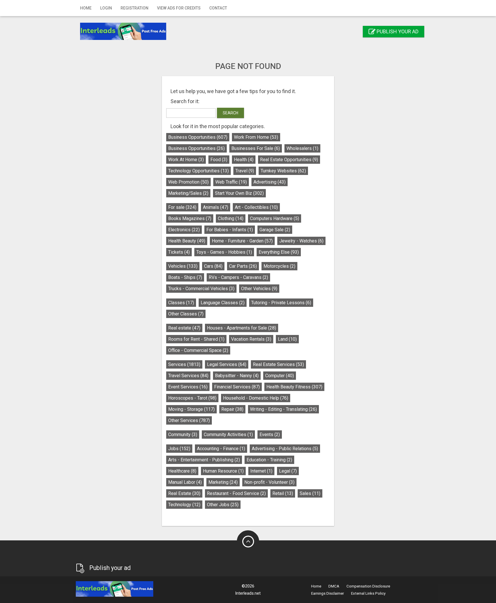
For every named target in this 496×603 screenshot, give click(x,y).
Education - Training (269, 460)
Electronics (184, 229)
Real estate (184, 328)
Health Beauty (186, 241)
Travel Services (188, 375)
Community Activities (228, 434)
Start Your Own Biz (239, 193)
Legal (288, 471)
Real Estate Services (278, 364)
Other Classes (186, 314)
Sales (310, 493)
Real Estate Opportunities (289, 159)
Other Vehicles (259, 288)
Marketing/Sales (188, 193)
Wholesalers (302, 148)
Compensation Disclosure (368, 586)
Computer (279, 375)
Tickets (179, 252)
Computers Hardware (274, 218)
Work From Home (256, 137)
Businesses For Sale (255, 148)
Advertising (269, 182)
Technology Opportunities (198, 171)
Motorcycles (279, 266)
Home (86, 8)
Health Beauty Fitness (294, 387)
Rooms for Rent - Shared (196, 339)
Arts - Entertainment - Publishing (204, 460)
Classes (181, 302)
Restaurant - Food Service (236, 493)
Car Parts (243, 266)
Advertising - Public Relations (285, 448)
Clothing (230, 218)
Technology (184, 504)
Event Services (188, 387)
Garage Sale (274, 229)
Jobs (179, 448)
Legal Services (226, 364)
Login (106, 8)
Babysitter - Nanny (237, 375)
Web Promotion (188, 182)
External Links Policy (368, 593)
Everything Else (279, 252)
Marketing (223, 482)
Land (287, 339)
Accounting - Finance (221, 448)
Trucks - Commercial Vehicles (201, 288)
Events (269, 434)
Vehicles (182, 266)
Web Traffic (231, 182)
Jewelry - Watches (301, 241)
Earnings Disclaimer (327, 593)
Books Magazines (189, 218)
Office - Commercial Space (198, 350)
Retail (282, 493)
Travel (244, 171)
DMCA (333, 586)
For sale (182, 207)
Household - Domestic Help (255, 398)
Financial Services (237, 387)
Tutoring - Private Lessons (281, 302)
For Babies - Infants (229, 229)
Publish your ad (396, 31)
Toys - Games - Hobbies (224, 252)
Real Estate (184, 493)
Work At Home (186, 159)
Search (230, 113)
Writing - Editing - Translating (283, 409)
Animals (215, 207)
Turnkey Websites (283, 171)
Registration (134, 8)
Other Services (189, 420)
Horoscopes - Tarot (192, 398)
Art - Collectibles (256, 207)
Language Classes (223, 302)
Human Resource (223, 471)
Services (184, 364)
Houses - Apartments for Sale (241, 328)
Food (218, 159)
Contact (218, 8)
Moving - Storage (191, 409)
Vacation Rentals (251, 339)
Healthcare (182, 471)
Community (182, 434)
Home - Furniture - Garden (242, 241)
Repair (232, 409)
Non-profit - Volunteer (269, 482)
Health (243, 159)
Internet (261, 471)
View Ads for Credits (179, 8)
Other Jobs (223, 504)
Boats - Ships (185, 277)
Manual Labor (185, 482)
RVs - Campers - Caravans (238, 277)
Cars (213, 266)
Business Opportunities (197, 137)
